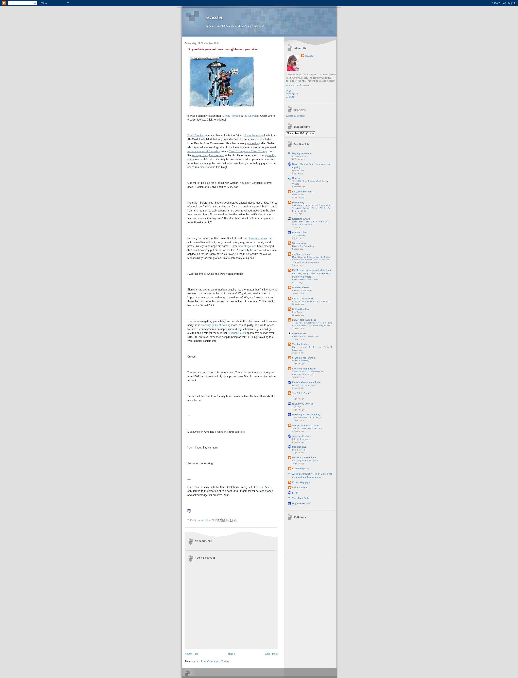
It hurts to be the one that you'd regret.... (311, 301)
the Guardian (251, 115)
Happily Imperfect (301, 153)
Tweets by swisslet (295, 116)
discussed (206, 167)
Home (231, 653)
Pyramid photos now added (305, 460)
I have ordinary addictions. (306, 382)
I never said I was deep (304, 320)
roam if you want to (302, 404)
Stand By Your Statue (303, 358)
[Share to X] (227, 520)
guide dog (253, 143)
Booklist (290, 97)
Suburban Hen (300, 487)
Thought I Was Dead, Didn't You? (308, 428)
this (226, 431)
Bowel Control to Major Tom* (305, 280)
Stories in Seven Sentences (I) (306, 417)
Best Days (297, 312)
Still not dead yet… (301, 439)
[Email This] (220, 520)
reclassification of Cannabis (203, 151)
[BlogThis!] (223, 520)
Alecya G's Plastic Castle (305, 425)
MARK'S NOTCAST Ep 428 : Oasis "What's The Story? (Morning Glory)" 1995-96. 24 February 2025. (312, 208)
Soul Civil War (298, 235)
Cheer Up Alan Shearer (304, 368)
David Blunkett (196, 135)
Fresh (295, 493)
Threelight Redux (301, 498)
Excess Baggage (301, 482)
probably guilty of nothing (216, 325)
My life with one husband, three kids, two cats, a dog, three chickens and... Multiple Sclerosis (312, 273)
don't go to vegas (301, 254)
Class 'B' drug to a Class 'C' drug (248, 151)
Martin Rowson (231, 115)
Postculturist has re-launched (305, 336)
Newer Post (191, 653)
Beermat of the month (302, 290)
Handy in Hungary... (301, 361)
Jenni (260, 487)
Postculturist (299, 333)
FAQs (289, 90)
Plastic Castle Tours (302, 298)
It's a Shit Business (302, 191)
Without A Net (299, 243)
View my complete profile (298, 85)
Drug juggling (298, 170)
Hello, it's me (298, 194)
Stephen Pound (237, 332)
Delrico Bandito (300, 309)
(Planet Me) (298, 202)
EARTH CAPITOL (301, 287)
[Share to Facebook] (231, 520)
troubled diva (299, 232)
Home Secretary (253, 135)
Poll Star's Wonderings (304, 457)
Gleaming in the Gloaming (306, 414)
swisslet (214, 17)
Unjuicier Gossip (301, 503)
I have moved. (299, 450)
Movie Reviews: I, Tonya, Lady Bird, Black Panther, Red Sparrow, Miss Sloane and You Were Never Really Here (311, 260)
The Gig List (292, 93)
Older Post (271, 653)
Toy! (294, 396)
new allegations (247, 246)
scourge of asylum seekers (208, 155)
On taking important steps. (304, 385)
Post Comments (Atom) (215, 661)
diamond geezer (300, 468)
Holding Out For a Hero (303, 246)
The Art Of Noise (301, 393)
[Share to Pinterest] (235, 520)
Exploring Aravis (301, 219)
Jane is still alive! (301, 436)
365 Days (296, 407)
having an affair (258, 238)
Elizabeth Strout (299, 156)
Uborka (296, 178)
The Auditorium (300, 344)
